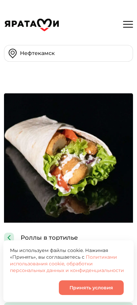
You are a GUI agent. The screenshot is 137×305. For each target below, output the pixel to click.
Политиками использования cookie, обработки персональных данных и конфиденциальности (67, 263)
